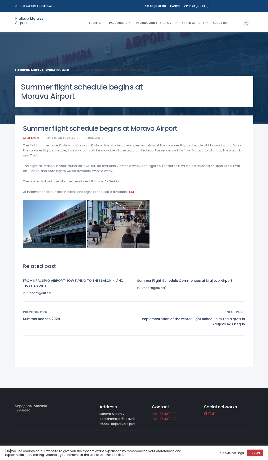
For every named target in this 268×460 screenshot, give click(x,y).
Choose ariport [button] (26, 6)
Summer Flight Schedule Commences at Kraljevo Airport (184, 280)
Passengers (118, 23)
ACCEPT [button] (255, 453)
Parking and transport (154, 23)
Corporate (46, 6)
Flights (95, 23)
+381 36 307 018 (163, 413)
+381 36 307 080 (164, 418)
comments (95, 138)
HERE (131, 192)
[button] (246, 23)
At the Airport (193, 23)
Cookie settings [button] (232, 453)
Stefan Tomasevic (65, 138)
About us (220, 23)
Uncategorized (39, 293)
